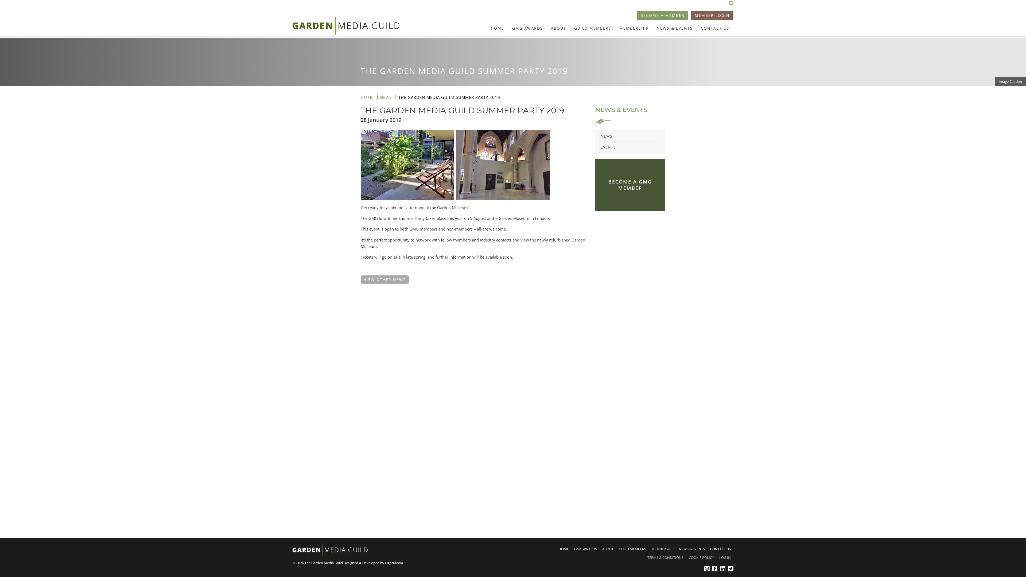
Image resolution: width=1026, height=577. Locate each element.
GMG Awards (527, 28)
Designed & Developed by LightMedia (373, 562)
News (606, 136)
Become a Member (662, 15)
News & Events (675, 28)
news (386, 97)
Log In (725, 557)
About (558, 28)
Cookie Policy (701, 557)
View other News (385, 279)
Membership (634, 28)
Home (497, 28)
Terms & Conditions (665, 557)
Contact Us (715, 28)
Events (608, 147)
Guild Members (592, 28)
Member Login (712, 15)
